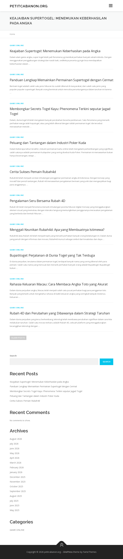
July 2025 (14, 500)
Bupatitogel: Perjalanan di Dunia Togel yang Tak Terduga (52, 255)
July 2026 (14, 443)
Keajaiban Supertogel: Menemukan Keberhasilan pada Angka (55, 51)
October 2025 (16, 486)
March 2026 (15, 462)
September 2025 (18, 491)
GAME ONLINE (17, 45)
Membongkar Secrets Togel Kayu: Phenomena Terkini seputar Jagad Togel (46, 391)
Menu (110, 5)
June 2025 (14, 505)
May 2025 (14, 510)
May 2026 (14, 453)
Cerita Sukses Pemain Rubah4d (33, 171)
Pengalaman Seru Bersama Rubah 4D (37, 200)
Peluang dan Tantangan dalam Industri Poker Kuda (48, 142)
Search (13, 355)
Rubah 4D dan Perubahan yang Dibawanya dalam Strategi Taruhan (60, 313)
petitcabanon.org (29, 6)
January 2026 (16, 472)
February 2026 (17, 467)
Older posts (18, 338)
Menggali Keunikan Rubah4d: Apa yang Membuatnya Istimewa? (57, 229)
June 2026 (14, 448)
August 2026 (16, 438)
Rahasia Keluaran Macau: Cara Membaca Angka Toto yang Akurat (59, 284)
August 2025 (16, 496)
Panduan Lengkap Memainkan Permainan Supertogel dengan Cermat (61, 80)
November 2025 (18, 481)
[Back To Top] (61, 545)
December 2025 (17, 477)
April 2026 (14, 457)
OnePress (68, 551)
